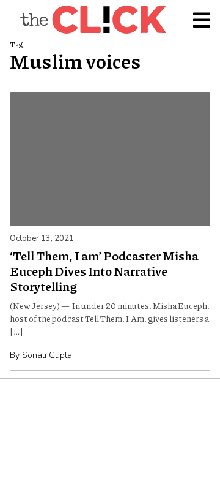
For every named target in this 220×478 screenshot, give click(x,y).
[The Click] (93, 20)
